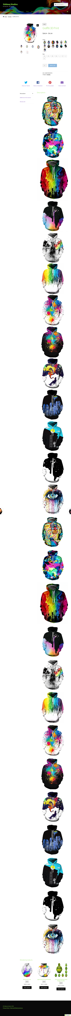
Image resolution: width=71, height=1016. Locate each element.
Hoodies (10, 16)
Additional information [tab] (25, 97)
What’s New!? (6, 11)
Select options (27, 987)
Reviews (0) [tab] (22, 101)
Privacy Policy (6, 1008)
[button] (38, 25)
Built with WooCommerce (16, 1008)
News (27, 11)
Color (44, 39)
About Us (33, 11)
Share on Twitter (26, 85)
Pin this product (50, 85)
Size (44, 54)
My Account (21, 11)
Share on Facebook (37, 85)
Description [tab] (22, 93)
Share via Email (62, 85)
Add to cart (52, 65)
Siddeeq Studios (10, 4)
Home (6, 16)
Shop (13, 11)
